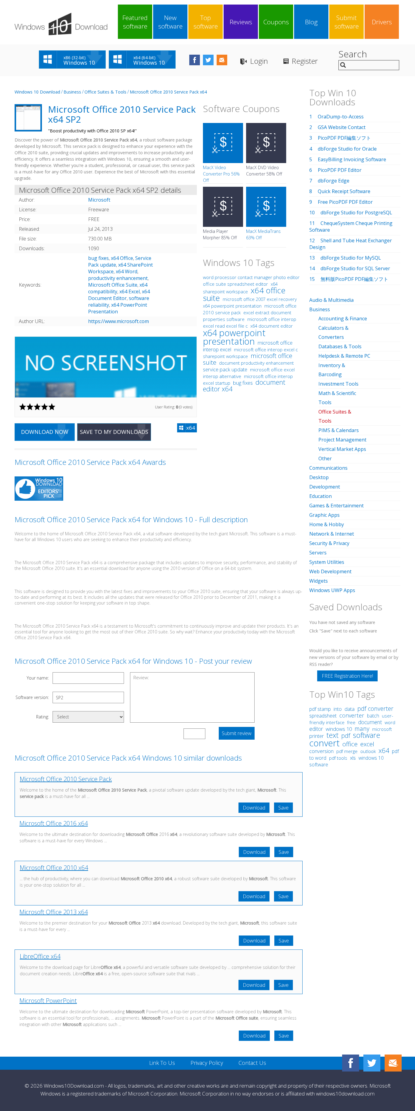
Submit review (237, 733)
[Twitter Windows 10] (372, 1063)
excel (367, 744)
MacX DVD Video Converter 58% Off (264, 171)
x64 (384, 750)
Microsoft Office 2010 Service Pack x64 (168, 92)
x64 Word (126, 271)
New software (170, 21)
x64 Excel (129, 291)
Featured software (135, 21)
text (332, 735)
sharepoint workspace (225, 356)
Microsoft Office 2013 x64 (53, 912)
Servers (318, 552)
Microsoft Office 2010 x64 (54, 868)
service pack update (225, 369)
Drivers (382, 22)
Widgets (318, 581)
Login (259, 61)
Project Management (342, 439)
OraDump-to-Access (341, 116)
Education (320, 496)
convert (324, 743)
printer (316, 736)
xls (353, 757)
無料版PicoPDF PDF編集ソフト (354, 279)
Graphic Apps (324, 515)
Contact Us (252, 1062)
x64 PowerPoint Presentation (117, 308)
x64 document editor (271, 326)
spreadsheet (323, 715)
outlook (368, 751)
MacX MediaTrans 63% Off (263, 234)
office (350, 744)
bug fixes (98, 258)
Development (324, 486)
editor (316, 728)
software (366, 735)
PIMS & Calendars (338, 430)
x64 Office (122, 258)
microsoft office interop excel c (266, 349)
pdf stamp (320, 709)
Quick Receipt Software (344, 191)
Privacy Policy (206, 1062)
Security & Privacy (329, 543)
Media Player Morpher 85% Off (220, 234)
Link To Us (162, 1062)
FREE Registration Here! (347, 676)
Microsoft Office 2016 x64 (53, 823)
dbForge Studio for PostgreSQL (356, 212)
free (351, 722)
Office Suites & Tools (105, 92)
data (350, 708)
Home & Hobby (326, 524)
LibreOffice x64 (40, 956)
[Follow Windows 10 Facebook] (194, 60)
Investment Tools (338, 383)
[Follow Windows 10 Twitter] (208, 60)
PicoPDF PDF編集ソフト (344, 138)
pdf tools (338, 758)
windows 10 (339, 728)
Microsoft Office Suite (112, 284)
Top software (206, 21)
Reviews (241, 22)
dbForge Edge (333, 180)
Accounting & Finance (342, 318)
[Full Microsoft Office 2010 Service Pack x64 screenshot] (106, 367)
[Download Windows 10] (61, 24)
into (338, 709)
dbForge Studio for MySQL (351, 257)
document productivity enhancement (256, 363)
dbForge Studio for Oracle (347, 148)
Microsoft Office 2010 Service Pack (66, 779)
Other (325, 458)
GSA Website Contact (341, 127)
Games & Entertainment (336, 505)
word (390, 722)
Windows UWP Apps (332, 590)
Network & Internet (331, 533)
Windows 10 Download (37, 92)
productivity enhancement (118, 278)
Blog (311, 22)
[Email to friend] (222, 60)
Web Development (330, 571)
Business (72, 92)
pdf (345, 735)
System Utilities (326, 562)
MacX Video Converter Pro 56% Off (221, 174)
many (362, 728)
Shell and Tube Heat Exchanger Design (350, 243)
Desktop (319, 477)
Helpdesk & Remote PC (344, 356)
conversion (321, 751)
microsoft (382, 729)
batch (373, 715)
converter (351, 715)
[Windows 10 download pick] (39, 489)
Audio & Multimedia (331, 300)
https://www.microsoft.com (118, 321)
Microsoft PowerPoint (48, 1001)
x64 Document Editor (119, 295)
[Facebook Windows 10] (350, 1063)
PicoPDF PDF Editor (340, 170)
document (370, 722)
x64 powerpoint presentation (232, 306)
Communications (328, 468)
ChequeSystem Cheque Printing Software (351, 226)
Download (254, 807)
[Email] (393, 1063)
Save (283, 807)
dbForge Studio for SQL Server (355, 268)
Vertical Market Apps (342, 449)
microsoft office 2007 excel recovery (260, 299)
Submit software (346, 21)
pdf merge (347, 751)
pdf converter (375, 708)
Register (305, 61)
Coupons (276, 22)
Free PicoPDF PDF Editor (345, 202)
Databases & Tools (340, 346)
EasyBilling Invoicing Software (352, 159)
